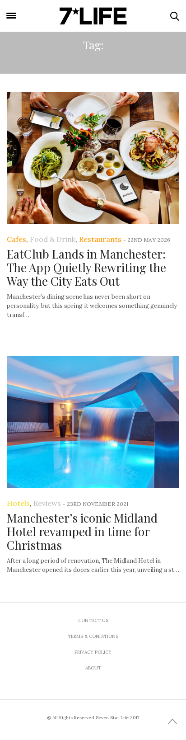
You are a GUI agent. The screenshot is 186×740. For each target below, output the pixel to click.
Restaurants (100, 239)
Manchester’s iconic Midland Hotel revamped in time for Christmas (82, 531)
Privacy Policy (93, 652)
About (93, 668)
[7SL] (93, 16)
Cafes (16, 239)
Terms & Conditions (93, 636)
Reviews (47, 503)
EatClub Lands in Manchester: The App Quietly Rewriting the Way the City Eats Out (86, 267)
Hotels (18, 503)
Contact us (93, 620)
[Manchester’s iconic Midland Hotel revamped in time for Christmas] (93, 422)
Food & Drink (52, 239)
